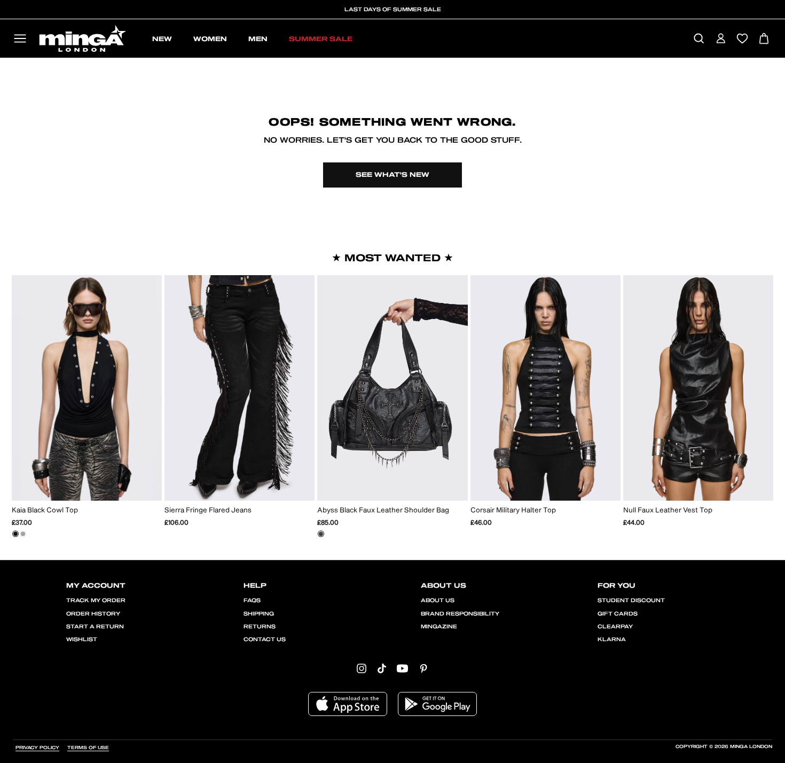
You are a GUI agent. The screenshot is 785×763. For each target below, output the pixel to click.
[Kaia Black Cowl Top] (15, 533)
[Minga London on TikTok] (382, 668)
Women (210, 39)
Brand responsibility (460, 614)
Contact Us (265, 639)
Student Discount (631, 600)
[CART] (764, 39)
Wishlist (81, 639)
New (162, 39)
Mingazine (439, 626)
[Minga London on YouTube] (402, 668)
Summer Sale (320, 39)
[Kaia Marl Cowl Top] (23, 533)
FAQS (252, 600)
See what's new (392, 175)
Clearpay (615, 626)
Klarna (612, 639)
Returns (260, 626)
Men (258, 39)
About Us (437, 600)
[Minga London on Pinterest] (423, 668)
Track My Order (95, 600)
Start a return (95, 626)
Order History (93, 614)
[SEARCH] (699, 39)
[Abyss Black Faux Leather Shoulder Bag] (321, 533)
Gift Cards (618, 614)
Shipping (259, 614)
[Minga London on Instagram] (361, 668)
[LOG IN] (720, 39)
